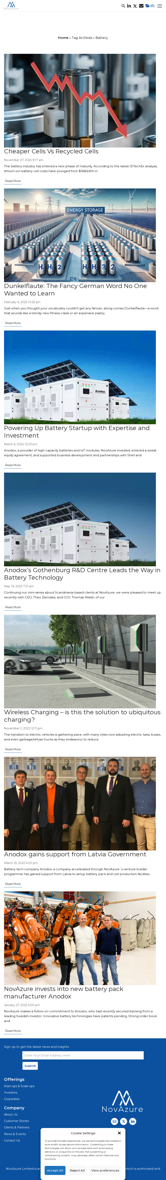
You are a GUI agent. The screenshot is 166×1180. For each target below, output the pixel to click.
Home (63, 38)
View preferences (105, 1170)
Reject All (77, 1170)
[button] (119, 1133)
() (152, 6)
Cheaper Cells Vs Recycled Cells (51, 151)
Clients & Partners (16, 1127)
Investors (10, 1092)
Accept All (55, 1170)
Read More (13, 181)
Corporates (11, 1099)
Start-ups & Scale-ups (19, 1086)
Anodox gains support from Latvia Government (75, 854)
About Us (10, 1114)
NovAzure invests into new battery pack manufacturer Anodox (63, 992)
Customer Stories (16, 1121)
